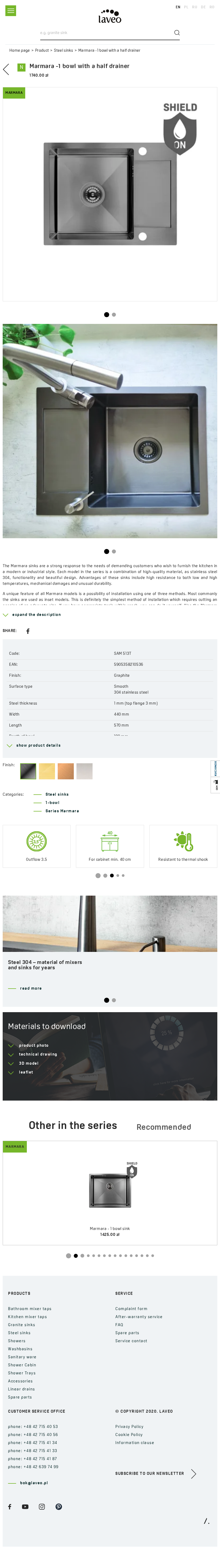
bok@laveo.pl (34, 1483)
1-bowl (53, 803)
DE (203, 7)
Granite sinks (21, 1325)
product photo (34, 1046)
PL (186, 7)
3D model (29, 1064)
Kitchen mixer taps (27, 1317)
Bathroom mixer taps (30, 1309)
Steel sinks (63, 51)
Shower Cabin (22, 1365)
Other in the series (73, 1126)
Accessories (20, 1381)
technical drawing (38, 1055)
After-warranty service (139, 1317)
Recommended (164, 1128)
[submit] (177, 32)
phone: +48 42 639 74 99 (33, 1467)
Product (42, 51)
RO (212, 7)
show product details (38, 746)
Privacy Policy (129, 1427)
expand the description (36, 615)
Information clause (134, 1443)
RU (194, 7)
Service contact (131, 1341)
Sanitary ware (22, 1357)
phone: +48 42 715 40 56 (33, 1435)
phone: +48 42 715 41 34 (32, 1443)
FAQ (119, 1325)
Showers (17, 1341)
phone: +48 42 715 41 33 (32, 1451)
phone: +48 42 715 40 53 (33, 1427)
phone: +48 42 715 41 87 (32, 1459)
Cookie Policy (129, 1435)
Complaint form (131, 1309)
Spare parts (20, 1398)
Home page (19, 51)
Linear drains (21, 1390)
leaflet (26, 1073)
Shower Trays (22, 1373)
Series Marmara (62, 811)
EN (178, 7)
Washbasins (20, 1349)
